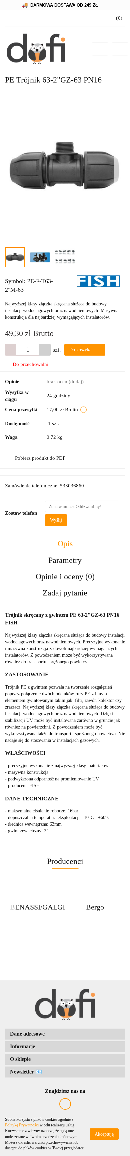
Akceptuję (104, 1133)
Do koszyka (81, 349)
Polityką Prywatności (22, 1125)
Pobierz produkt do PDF (40, 458)
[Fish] (98, 280)
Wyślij (56, 520)
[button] (65, 1034)
